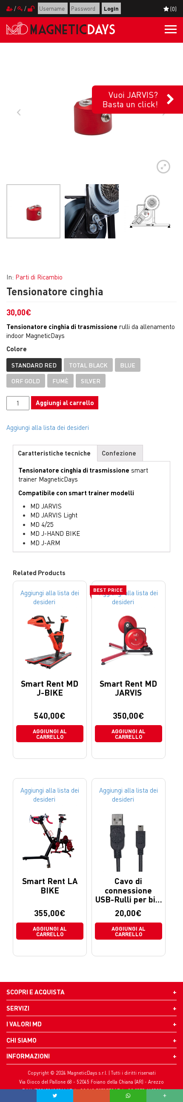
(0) (173, 8)
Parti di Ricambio (39, 277)
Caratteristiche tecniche (54, 453)
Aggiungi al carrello (65, 402)
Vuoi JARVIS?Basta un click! (130, 99)
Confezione (119, 453)
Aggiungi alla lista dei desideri (47, 427)
